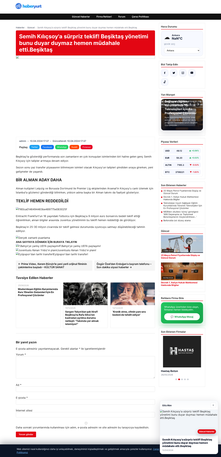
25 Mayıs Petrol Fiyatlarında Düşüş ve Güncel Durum (182, 192)
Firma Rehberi (104, 16)
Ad (18, 384)
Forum (121, 16)
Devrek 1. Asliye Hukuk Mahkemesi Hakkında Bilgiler (181, 198)
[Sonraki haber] (197, 104)
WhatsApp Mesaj (182, 316)
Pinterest (87, 147)
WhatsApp (61, 147)
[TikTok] (164, 82)
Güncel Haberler (81, 16)
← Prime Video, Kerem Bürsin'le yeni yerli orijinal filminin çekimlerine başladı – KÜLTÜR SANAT (52, 265)
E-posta (22, 397)
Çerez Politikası (140, 16)
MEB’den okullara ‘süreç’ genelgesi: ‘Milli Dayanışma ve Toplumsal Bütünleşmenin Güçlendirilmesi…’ (181, 214)
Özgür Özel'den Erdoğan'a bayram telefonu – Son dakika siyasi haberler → (124, 265)
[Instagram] (183, 73)
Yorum (21, 354)
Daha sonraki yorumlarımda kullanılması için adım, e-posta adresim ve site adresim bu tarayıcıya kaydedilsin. (82, 427)
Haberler (20, 27)
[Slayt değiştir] (176, 379)
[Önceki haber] (191, 104)
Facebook (47, 147)
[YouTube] (192, 73)
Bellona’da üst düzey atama (177, 220)
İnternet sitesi (24, 410)
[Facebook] (164, 73)
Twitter (34, 147)
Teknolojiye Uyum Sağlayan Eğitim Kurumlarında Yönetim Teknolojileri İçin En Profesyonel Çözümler (182, 205)
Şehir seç (170, 44)
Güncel (31, 27)
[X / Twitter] (173, 73)
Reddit (74, 147)
